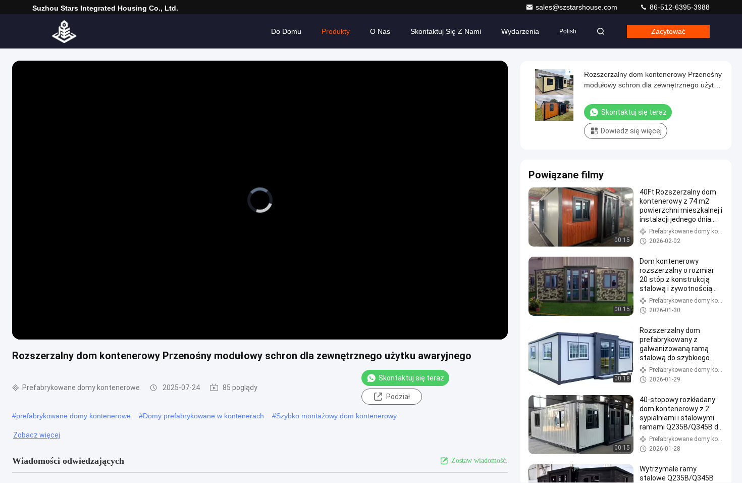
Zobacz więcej (36, 435)
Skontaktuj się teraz (411, 378)
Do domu (286, 31)
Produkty (336, 31)
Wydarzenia (520, 31)
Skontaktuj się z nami (445, 31)
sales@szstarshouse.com (577, 7)
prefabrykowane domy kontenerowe (73, 416)
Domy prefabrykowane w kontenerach (203, 416)
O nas (380, 31)
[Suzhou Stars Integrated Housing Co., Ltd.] (64, 31)
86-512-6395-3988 (679, 7)
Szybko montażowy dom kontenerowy (336, 416)
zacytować (668, 31)
